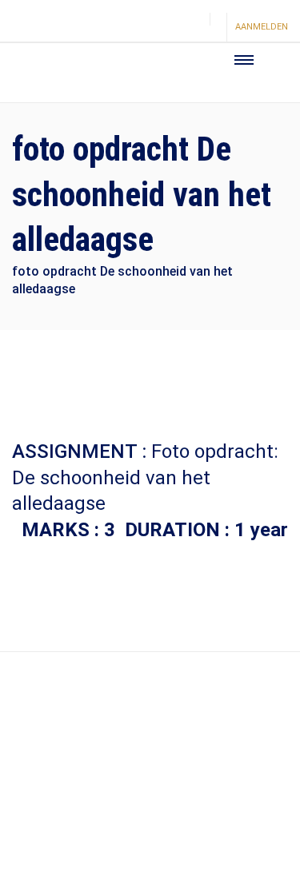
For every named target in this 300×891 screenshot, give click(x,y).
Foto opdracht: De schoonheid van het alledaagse (145, 477)
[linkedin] (192, 28)
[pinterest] (164, 28)
